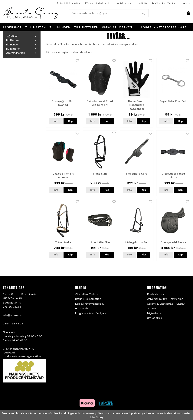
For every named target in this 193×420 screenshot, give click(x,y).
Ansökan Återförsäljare (165, 3)
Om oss (152, 308)
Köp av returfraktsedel (98, 3)
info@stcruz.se (12, 315)
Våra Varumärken (117, 27)
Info (56, 121)
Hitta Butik (141, 3)
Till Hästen (35, 27)
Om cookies (154, 317)
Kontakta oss (123, 3)
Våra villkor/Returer (87, 294)
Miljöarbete (154, 313)
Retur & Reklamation (68, 3)
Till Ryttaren (86, 27)
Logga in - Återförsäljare (163, 27)
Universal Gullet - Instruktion (165, 298)
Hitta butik (81, 308)
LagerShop (12, 27)
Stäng (99, 416)
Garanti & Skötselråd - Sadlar (166, 303)
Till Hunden (59, 27)
